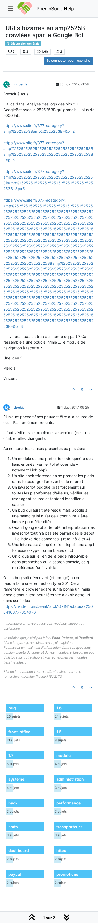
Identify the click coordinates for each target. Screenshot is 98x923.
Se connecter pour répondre (68, 60)
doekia (19, 407)
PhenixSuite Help (55, 8)
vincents (21, 84)
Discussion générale (24, 43)
